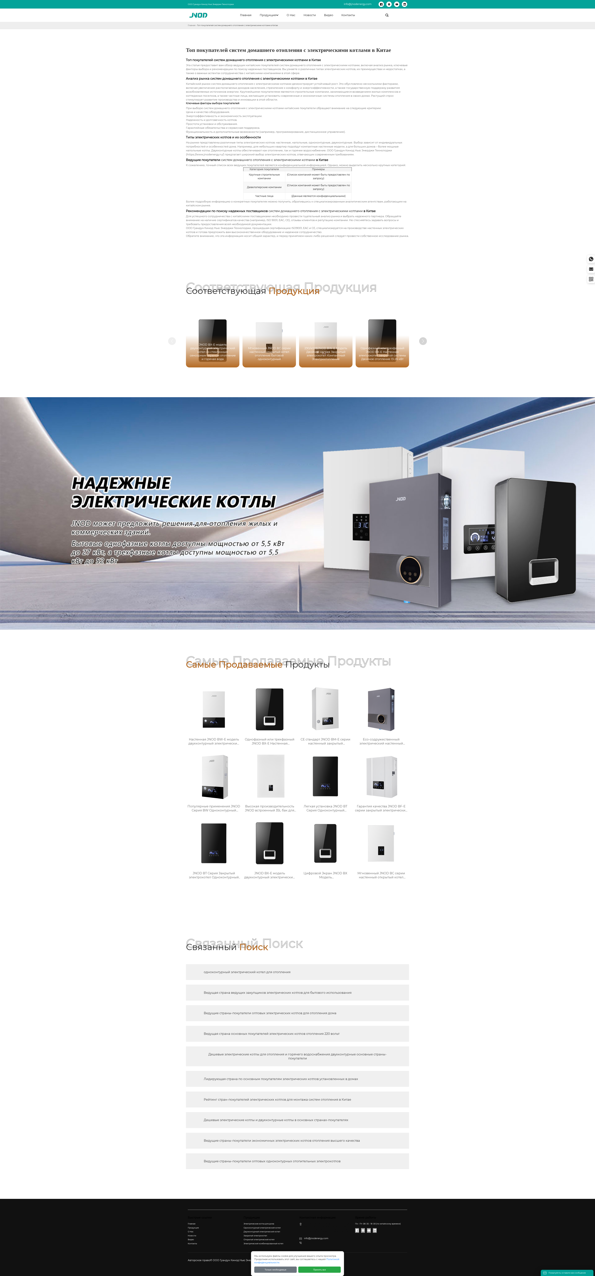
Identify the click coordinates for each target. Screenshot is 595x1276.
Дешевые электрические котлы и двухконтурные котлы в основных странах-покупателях (276, 1120)
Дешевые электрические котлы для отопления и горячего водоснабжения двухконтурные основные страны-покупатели (297, 1056)
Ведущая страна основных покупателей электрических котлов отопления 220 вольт (271, 1034)
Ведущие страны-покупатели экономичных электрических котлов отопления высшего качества (282, 1140)
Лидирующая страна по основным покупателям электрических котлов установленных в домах (281, 1079)
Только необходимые (275, 1269)
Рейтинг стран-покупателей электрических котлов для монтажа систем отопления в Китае (277, 1099)
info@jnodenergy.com (358, 4)
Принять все (319, 1269)
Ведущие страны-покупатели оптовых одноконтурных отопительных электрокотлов (272, 1161)
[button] (423, 341)
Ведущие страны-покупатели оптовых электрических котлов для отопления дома (270, 1013)
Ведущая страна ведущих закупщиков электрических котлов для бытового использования (278, 993)
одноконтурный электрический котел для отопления (247, 972)
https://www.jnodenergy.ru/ (205, 154)
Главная (191, 25)
